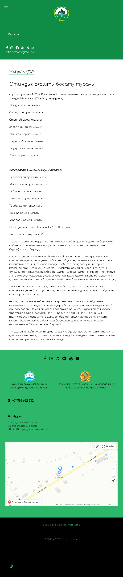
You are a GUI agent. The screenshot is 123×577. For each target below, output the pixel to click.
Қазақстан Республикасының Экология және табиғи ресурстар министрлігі (85, 386)
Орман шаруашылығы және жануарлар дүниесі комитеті (29, 386)
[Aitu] (77, 358)
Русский (13, 34)
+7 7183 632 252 (23, 400)
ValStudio (74, 524)
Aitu (33, 48)
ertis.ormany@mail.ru (19, 52)
